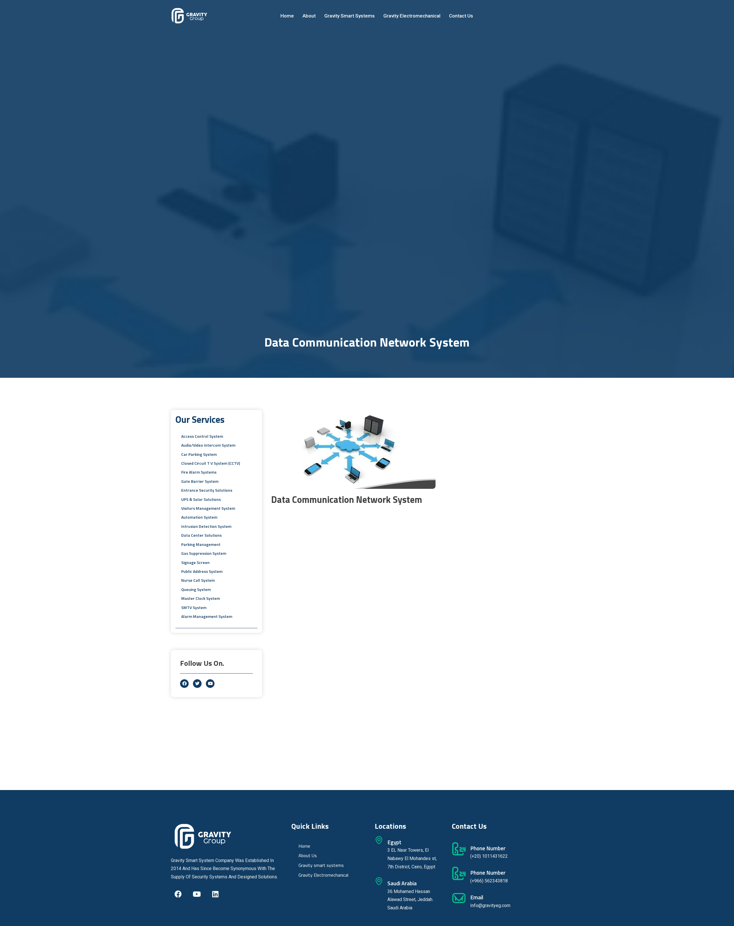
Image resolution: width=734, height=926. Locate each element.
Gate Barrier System (199, 481)
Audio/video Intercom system (208, 445)
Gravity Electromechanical (411, 16)
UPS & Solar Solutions (201, 499)
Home (287, 16)
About (309, 16)
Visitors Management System (208, 508)
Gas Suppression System (203, 553)
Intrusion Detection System (206, 526)
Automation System (199, 517)
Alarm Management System (206, 616)
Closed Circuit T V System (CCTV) (210, 463)
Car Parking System (199, 454)
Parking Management (200, 544)
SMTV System (193, 607)
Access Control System (202, 436)
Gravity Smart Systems (349, 16)
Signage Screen (195, 562)
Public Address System (201, 571)
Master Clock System (200, 598)
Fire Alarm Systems (198, 472)
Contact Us (461, 16)
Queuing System (196, 589)
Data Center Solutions (201, 535)
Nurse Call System (198, 580)
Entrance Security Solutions (206, 490)
